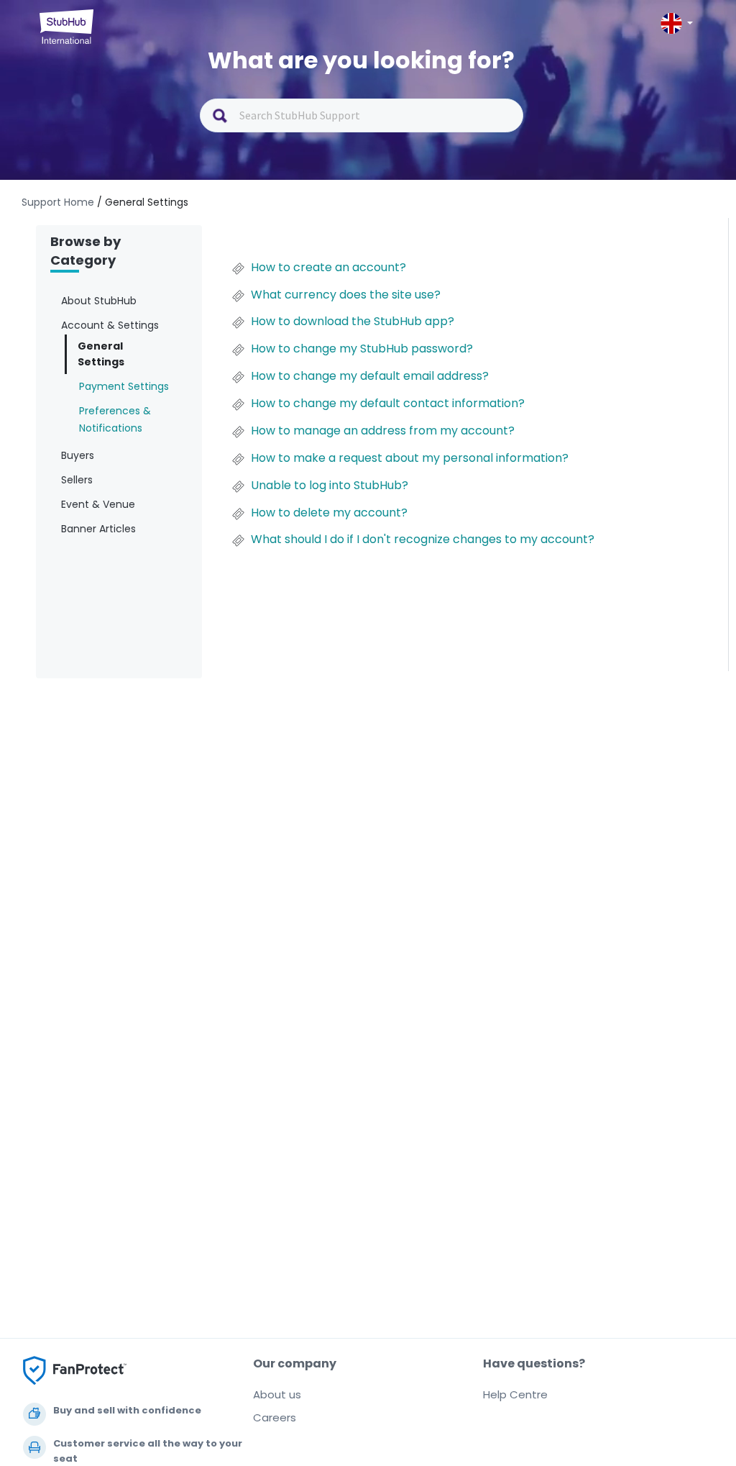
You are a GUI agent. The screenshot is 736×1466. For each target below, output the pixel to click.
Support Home (59, 202)
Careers (274, 1417)
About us (277, 1394)
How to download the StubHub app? (352, 321)
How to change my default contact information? (388, 403)
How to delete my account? (329, 513)
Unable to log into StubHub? (329, 485)
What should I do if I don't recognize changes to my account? (422, 539)
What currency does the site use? (346, 295)
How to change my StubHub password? (362, 349)
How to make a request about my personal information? (410, 458)
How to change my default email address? (370, 376)
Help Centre (515, 1394)
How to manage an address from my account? (383, 431)
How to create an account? (328, 268)
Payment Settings (124, 386)
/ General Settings (142, 202)
